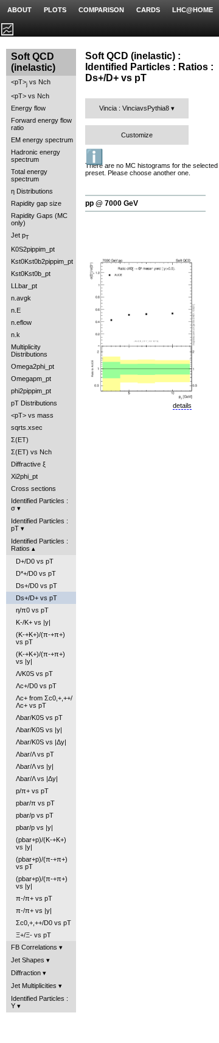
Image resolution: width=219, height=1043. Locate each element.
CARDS (148, 9)
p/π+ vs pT (32, 790)
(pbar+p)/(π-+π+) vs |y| (42, 882)
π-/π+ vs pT (34, 898)
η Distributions (32, 191)
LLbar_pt (24, 285)
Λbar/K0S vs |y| (39, 729)
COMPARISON (101, 9)
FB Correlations (34, 947)
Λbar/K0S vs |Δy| (41, 742)
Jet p (20, 236)
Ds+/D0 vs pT (36, 585)
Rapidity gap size (36, 203)
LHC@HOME (192, 9)
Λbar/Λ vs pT (35, 754)
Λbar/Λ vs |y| (35, 766)
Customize (137, 135)
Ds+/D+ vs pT (36, 597)
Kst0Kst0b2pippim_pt (42, 261)
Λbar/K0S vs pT (39, 717)
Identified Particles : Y (39, 1002)
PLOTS (55, 9)
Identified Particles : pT (39, 524)
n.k (15, 334)
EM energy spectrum (42, 140)
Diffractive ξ (28, 464)
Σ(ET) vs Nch (31, 452)
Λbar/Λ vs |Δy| (37, 778)
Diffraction (26, 972)
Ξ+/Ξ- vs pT (33, 935)
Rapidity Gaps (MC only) (39, 219)
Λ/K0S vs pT (34, 673)
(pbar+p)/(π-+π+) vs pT (42, 863)
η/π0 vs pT (32, 610)
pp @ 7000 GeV (111, 203)
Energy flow (28, 108)
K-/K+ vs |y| (33, 622)
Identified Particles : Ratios (39, 544)
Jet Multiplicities (34, 985)
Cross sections (33, 488)
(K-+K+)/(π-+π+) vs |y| (40, 657)
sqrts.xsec (27, 427)
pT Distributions (34, 403)
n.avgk (21, 298)
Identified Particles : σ (39, 504)
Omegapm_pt (31, 378)
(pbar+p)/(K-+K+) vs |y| (41, 843)
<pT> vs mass (32, 415)
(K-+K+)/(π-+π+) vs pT (40, 638)
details (182, 405)
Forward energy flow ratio (41, 124)
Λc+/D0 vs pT (36, 685)
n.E (16, 310)
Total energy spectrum (29, 175)
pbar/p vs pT (35, 815)
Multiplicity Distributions (29, 350)
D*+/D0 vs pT (36, 573)
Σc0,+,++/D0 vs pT (43, 922)
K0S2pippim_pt (33, 249)
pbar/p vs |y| (34, 827)
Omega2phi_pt (32, 366)
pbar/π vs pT (35, 803)
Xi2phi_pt (24, 476)
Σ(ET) (20, 439)
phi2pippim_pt (31, 390)
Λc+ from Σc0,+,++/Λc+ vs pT (44, 701)
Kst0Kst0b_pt (30, 273)
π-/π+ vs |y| (34, 910)
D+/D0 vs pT (35, 561)
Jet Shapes (27, 960)
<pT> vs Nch (30, 82)
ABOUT (19, 9)
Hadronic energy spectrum (35, 155)
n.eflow (21, 322)
